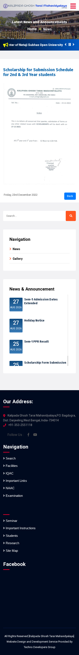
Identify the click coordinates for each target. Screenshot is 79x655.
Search (10, 458)
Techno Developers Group (39, 647)
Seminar (11, 520)
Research (12, 543)
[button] (73, 6)
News (47, 29)
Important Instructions (20, 528)
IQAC (9, 473)
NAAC (10, 488)
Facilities (11, 465)
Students (11, 535)
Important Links (16, 480)
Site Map (11, 550)
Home (32, 29)
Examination (14, 495)
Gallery (18, 258)
